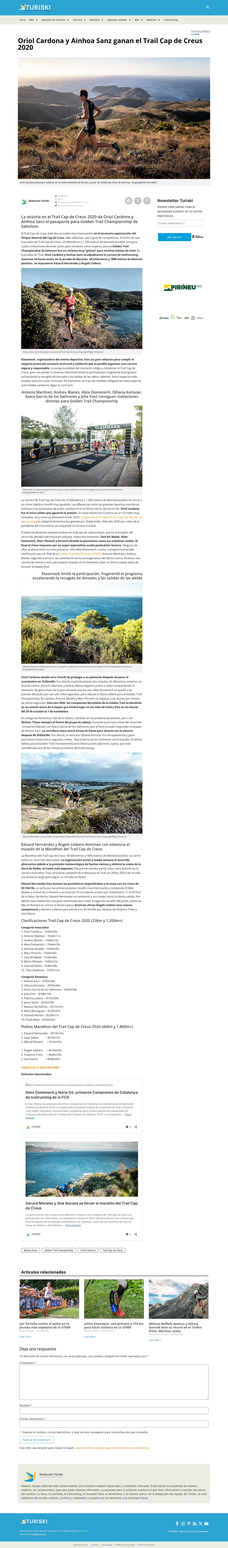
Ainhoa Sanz (30, 1250)
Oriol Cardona (87, 1250)
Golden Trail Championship (58, 1250)
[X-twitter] (200, 1524)
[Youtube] (206, 1524)
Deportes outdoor (117, 19)
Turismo (77, 19)
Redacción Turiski (39, 200)
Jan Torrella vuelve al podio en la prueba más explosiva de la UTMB (45, 1325)
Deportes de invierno (53, 19)
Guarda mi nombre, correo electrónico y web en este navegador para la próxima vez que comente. (85, 1432)
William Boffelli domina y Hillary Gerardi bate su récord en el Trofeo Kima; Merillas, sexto (175, 1327)
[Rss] (195, 1524)
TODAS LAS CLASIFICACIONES (40, 1067)
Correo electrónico (33, 1418)
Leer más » (26, 1336)
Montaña (95, 19)
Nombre (26, 1405)
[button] (207, 7)
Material (151, 19)
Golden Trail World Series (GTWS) (80, 554)
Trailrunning (171, 19)
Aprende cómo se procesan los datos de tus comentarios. (112, 1447)
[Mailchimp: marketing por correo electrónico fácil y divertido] (197, 239)
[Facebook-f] (177, 1524)
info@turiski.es (39, 1534)
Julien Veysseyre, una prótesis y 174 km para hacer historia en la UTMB (114, 1325)
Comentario (28, 1363)
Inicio (23, 19)
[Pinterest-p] (189, 1524)
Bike (31, 19)
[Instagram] (183, 1524)
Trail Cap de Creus (112, 1250)
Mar (137, 19)
